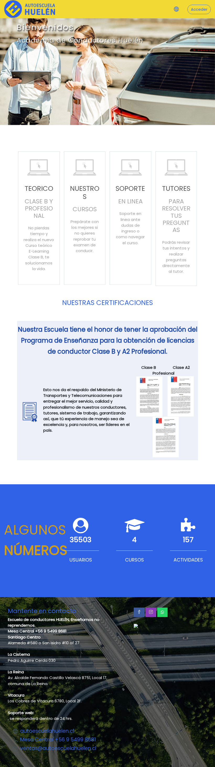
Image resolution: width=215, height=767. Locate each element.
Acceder (199, 9)
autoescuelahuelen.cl (47, 731)
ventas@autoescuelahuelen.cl (58, 748)
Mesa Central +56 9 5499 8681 (58, 739)
